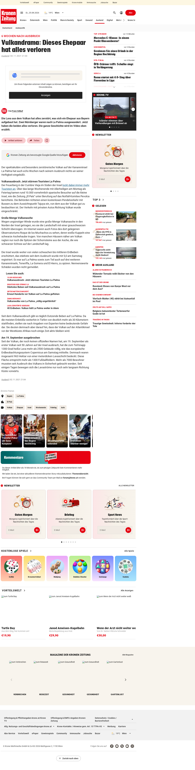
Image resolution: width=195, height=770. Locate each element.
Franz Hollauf (17, 111)
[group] (11, 430)
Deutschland (7, 28)
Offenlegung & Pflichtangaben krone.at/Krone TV (25, 719)
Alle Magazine (127, 655)
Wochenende (41, 408)
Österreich (35, 20)
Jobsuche (104, 3)
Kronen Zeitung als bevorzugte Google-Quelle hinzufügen (46, 155)
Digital (110, 20)
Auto (63, 408)
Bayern (9, 396)
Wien (45, 20)
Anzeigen (45, 95)
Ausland (99, 20)
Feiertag (53, 408)
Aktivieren (77, 155)
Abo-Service (9, 733)
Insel (29, 408)
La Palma (20, 396)
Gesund (89, 20)
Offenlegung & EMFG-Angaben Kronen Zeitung (68, 719)
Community (48, 3)
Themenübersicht (80, 474)
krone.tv (131, 20)
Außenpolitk (20, 28)
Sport (79, 20)
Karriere (122, 726)
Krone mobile (77, 3)
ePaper (36, 3)
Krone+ (23, 20)
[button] (124, 20)
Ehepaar (20, 408)
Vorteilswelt (24, 3)
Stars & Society (67, 20)
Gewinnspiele (62, 3)
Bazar (115, 3)
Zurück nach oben (68, 758)
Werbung (111, 726)
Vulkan (9, 408)
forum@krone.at (70, 478)
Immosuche (91, 3)
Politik (54, 20)
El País (9, 402)
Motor (119, 20)
